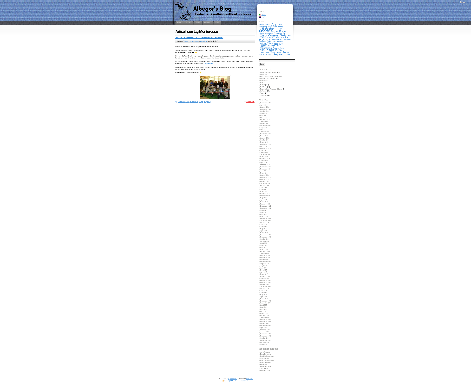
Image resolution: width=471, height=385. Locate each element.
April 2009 (263, 231)
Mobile (262, 85)
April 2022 (263, 130)
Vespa (197, 41)
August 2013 (264, 185)
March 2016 (264, 156)
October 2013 (264, 181)
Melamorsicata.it (265, 362)
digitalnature (232, 379)
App (274, 25)
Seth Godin (264, 368)
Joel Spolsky (264, 358)
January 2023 (264, 121)
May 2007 (263, 270)
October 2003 (264, 338)
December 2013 (265, 177)
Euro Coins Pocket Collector (269, 76)
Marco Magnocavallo (267, 360)
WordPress (249, 379)
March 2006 (264, 299)
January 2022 (264, 132)
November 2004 (265, 321)
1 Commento (250, 102)
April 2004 (263, 328)
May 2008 (263, 247)
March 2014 (264, 173)
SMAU (263, 50)
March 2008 (264, 249)
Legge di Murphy (276, 39)
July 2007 (263, 266)
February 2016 (265, 159)
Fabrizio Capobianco (267, 356)
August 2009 (264, 222)
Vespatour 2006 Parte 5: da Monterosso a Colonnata (199, 37)
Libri (269, 41)
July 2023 (263, 113)
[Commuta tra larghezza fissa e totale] (464, 2)
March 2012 (264, 202)
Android (267, 25)
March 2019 (264, 142)
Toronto (279, 52)
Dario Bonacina (265, 354)
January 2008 (264, 253)
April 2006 (263, 297)
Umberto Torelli (265, 370)
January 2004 (264, 332)
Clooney (279, 27)
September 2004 (265, 326)
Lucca (274, 42)
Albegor (185, 41)
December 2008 (265, 235)
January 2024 (264, 107)
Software (263, 91)
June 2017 (263, 150)
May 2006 (263, 295)
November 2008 (265, 237)
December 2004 (265, 319)
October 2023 (264, 111)
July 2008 (263, 243)
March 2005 (264, 313)
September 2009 (265, 220)
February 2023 (265, 119)
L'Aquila (282, 37)
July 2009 (263, 224)
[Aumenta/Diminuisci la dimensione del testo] (461, 2)
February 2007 (265, 276)
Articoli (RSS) (228, 381)
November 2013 (265, 179)
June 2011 (263, 212)
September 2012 (265, 196)
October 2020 (264, 140)
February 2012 (265, 204)
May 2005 (263, 309)
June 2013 (263, 189)
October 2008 (264, 239)
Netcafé (263, 46)
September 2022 (265, 125)
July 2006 (263, 291)
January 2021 (264, 138)
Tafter (280, 50)
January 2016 (264, 160)
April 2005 (263, 311)
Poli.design (271, 46)
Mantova (280, 41)
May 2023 (263, 115)
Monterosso (194, 102)
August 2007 (264, 264)
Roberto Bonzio (265, 366)
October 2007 (264, 260)
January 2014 (264, 175)
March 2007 (264, 274)
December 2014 (265, 167)
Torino (272, 52)
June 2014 (263, 171)
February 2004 (265, 330)
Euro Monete (269, 35)
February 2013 (265, 194)
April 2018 (263, 146)
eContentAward (269, 33)
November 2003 (265, 336)
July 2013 (263, 187)
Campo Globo (271, 27)
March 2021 (264, 136)
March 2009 (264, 233)
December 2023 (265, 109)
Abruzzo (261, 24)
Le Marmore (287, 39)
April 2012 (263, 200)
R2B (277, 46)
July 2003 (263, 344)
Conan (261, 33)
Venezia (261, 54)
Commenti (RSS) (240, 381)
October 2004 (264, 323)
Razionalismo (266, 48)
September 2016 (265, 154)
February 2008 (265, 251)
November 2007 (265, 258)
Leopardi (262, 42)
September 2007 (265, 262)
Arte (280, 24)
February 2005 (265, 315)
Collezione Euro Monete (270, 30)
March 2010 (264, 216)
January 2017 (264, 152)
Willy (288, 54)
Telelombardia (264, 52)
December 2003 (265, 334)
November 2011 (265, 208)
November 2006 (265, 282)
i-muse (262, 81)
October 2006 (264, 284)
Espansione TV (279, 33)
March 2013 (264, 191)
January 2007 (264, 278)
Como (192, 41)
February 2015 (265, 165)
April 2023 (263, 117)
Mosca (270, 44)
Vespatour (203, 41)
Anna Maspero (265, 352)
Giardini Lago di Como (267, 79)
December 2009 (265, 218)
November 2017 (265, 148)
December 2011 (265, 206)
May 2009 (263, 229)
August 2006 (264, 288)
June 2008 (263, 245)
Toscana (285, 52)
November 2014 (265, 169)
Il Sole (277, 37)
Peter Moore (264, 364)
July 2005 (263, 305)
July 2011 (263, 210)
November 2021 (265, 134)
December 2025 (265, 103)
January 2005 (264, 317)
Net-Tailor (278, 43)
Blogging (263, 27)
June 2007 (263, 268)
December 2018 (265, 144)
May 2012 (263, 198)
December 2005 (265, 301)
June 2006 (263, 293)
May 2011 (263, 214)
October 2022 (264, 123)
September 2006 (265, 286)
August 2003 (264, 342)
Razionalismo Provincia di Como (271, 89)
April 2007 (263, 272)
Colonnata (181, 102)
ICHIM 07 (270, 37)
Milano (263, 43)
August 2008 (264, 241)
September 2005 (265, 303)
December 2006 (265, 280)
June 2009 (263, 227)
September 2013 (265, 183)
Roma (282, 48)
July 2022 (263, 128)
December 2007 (265, 255)
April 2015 (263, 163)
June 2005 (263, 307)
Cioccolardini (208, 63)
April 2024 (263, 105)
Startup (272, 50)
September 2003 (265, 340)
